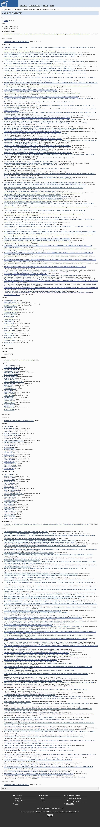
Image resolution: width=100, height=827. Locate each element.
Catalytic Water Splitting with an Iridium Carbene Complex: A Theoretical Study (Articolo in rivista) (30, 89)
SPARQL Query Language (73, 801)
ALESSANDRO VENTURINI (11, 313)
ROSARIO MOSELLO (9, 404)
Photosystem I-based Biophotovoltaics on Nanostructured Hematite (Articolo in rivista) (28, 202)
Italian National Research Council (55, 808)
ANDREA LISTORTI (9, 330)
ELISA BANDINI (8, 309)
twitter (42, 798)
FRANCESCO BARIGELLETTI (11, 311)
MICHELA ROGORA (9, 387)
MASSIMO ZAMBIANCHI (10, 306)
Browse (45, 5)
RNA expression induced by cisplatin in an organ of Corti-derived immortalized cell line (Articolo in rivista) (33, 138)
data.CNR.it (23, 5)
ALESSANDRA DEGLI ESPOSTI (12, 339)
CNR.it (52, 5)
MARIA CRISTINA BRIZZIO (11, 374)
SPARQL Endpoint (34, 5)
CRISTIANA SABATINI (9, 307)
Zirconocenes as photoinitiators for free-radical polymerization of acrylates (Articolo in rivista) (30, 51)
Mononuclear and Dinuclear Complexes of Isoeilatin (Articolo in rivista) (23, 58)
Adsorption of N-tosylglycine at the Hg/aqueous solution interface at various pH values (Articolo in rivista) (33, 198)
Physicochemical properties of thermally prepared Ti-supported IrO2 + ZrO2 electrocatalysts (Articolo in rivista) (34, 291)
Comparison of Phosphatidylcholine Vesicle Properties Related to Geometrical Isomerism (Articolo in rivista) (33, 60)
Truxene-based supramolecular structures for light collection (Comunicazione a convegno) (29, 163)
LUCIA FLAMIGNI (8, 342)
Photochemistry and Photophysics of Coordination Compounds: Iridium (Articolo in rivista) (29, 230)
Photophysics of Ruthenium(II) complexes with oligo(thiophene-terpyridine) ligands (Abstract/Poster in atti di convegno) (37, 238)
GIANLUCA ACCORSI (9, 335)
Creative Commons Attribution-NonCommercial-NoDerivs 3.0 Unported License (58, 812)
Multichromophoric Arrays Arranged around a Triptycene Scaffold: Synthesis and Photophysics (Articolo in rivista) (35, 272)
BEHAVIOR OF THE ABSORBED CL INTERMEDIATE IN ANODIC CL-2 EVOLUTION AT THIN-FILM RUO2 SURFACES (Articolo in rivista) (39, 165)
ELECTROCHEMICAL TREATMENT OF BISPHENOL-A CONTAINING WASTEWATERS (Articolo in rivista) (30, 161)
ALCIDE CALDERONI (9, 401)
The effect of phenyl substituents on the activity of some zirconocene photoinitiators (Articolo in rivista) (32, 131)
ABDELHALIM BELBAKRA (10, 369)
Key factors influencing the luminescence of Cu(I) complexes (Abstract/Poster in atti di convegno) (30, 91)
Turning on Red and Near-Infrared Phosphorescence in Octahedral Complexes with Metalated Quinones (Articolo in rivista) (38, 152)
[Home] (9, 3)
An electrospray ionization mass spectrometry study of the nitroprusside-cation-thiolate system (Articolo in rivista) (35, 133)
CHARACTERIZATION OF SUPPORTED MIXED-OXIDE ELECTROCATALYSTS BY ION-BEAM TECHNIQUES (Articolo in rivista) (36, 196)
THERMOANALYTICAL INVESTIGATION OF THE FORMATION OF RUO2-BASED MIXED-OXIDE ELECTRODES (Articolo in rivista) (37, 145)
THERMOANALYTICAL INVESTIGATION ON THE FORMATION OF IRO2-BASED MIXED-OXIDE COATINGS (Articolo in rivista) (36, 168)
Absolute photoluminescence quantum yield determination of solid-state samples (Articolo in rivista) (31, 72)
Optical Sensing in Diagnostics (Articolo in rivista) (17, 172)
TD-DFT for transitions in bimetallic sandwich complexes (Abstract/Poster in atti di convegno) (29, 191)
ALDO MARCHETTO (9, 385)
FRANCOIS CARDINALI (10, 314)
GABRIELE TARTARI (9, 406)
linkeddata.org (70, 803)
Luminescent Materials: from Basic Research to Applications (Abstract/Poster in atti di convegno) (30, 223)
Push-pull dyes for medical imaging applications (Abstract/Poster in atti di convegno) (27, 224)
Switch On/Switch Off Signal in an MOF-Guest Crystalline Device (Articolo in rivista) (26, 126)
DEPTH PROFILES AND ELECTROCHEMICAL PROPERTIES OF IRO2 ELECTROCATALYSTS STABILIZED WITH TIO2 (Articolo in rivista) (38, 200)
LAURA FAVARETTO (9, 337)
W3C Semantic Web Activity (73, 798)
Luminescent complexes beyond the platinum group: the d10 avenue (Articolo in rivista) (28, 63)
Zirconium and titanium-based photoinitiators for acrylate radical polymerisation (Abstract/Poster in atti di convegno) (36, 240)
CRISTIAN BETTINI (9, 334)
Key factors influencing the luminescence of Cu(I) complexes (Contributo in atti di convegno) (29, 147)
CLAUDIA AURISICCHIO (10, 300)
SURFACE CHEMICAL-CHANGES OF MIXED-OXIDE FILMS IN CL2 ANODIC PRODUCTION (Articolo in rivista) (32, 195)
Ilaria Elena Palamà (9, 323)
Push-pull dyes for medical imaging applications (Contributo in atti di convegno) (26, 149)
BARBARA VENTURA (9, 302)
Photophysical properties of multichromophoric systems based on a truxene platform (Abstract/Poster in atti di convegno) (38, 242)
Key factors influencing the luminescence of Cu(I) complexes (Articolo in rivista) (25, 273)
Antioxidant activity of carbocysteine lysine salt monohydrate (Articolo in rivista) (26, 151)
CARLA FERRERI (8, 325)
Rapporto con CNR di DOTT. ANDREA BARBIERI (16, 41)
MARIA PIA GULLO (9, 328)
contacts (42, 801)
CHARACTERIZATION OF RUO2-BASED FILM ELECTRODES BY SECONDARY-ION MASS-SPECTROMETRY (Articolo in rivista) (36, 217)
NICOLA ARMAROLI (9, 316)
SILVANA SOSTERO (9, 320)
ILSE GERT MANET (9, 318)
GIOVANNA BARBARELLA (10, 341)
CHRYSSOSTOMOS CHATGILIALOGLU (14, 304)
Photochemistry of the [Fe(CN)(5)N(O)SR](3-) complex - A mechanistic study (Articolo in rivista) (29, 144)
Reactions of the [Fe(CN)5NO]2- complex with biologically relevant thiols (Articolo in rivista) (29, 137)
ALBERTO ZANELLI (9, 327)
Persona (6, 20)
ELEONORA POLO (8, 321)
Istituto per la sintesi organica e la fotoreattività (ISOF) (19, 360)
